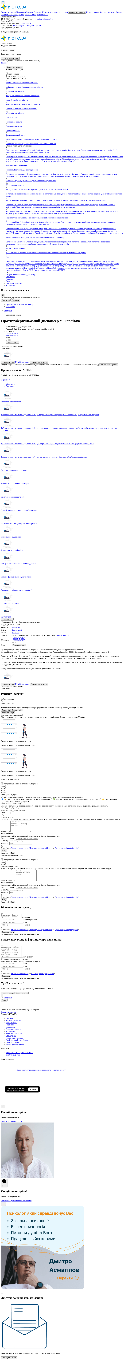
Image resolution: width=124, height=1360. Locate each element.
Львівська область (29, 109)
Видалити (15, 300)
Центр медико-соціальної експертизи (77, 266)
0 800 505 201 (26, 23)
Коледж (82, 200)
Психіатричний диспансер (23, 233)
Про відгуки (11, 1036)
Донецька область (35, 87)
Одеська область (12, 117)
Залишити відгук (8, 713)
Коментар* (5, 831)
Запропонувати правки (39, 362)
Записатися (26, 1201)
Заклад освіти (12, 189)
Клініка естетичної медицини (66, 200)
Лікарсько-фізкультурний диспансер (31, 207)
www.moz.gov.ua (19, 25)
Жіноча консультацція (15, 185)
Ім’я (25, 964)
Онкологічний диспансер (50, 222)
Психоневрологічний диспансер (109, 233)
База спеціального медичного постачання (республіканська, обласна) (55, 157)
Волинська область (30, 83)
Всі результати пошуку (10, 58)
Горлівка (15, 633)
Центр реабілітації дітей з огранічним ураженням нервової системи (67, 268)
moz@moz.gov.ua (34, 25)
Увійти (4, 63)
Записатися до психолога (11, 1121)
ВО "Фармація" (21, 165)
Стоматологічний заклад (47, 244)
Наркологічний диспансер (57, 218)
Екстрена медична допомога (18, 181)
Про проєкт (21, 12)
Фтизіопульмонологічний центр (72, 253)
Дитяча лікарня (12, 176)
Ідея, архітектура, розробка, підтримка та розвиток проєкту (41, 1070)
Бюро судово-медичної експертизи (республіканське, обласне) (49, 161)
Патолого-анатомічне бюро (17, 229)
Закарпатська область (15, 96)
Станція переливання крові (55, 242)
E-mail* (4, 841)
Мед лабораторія (13, 211)
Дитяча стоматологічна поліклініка (50, 176)
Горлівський (17, 630)
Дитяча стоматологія (73, 176)
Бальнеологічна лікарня (94, 157)
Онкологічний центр (69, 222)
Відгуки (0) (6, 710)
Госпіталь (10, 170)
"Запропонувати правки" (108, 365)
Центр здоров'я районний (41, 266)
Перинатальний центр (38, 229)
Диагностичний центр (61, 174)
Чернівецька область (30, 144)
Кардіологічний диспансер (17, 200)
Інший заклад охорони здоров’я (95, 194)
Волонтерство (11, 1023)
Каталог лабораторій (15, 15)
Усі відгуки (63, 12)
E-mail (25, 922)
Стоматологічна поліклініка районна (21, 244)
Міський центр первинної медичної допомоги (65, 213)
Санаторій (21, 242)
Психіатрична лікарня (86, 231)
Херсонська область (30, 139)
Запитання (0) (17, 710)
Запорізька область (31, 96)
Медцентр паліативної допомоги (19, 213)
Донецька (16, 627)
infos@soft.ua (48, 19)
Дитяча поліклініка (27, 176)
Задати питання (22, 993)
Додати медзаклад (8, 12)
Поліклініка (53, 229)
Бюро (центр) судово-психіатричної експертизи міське (86, 159)
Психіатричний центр (63, 233)
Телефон (26, 925)
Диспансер (76, 174)
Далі (12, 853)
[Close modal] (2, 782)
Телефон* (5, 843)
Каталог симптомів (108, 12)
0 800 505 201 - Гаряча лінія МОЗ (19, 1053)
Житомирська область (15, 91)
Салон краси (11, 242)
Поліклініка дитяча (66, 229)
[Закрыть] (2, 995)
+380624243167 (12, 333)
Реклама (29, 12)
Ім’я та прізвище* (8, 838)
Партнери (10, 1025)
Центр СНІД (28, 270)
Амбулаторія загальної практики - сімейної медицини (58, 150)
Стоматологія (63, 244)
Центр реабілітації (31, 268)
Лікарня (19, 205)
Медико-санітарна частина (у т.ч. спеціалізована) (40, 211)
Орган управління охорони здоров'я (100, 222)
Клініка (50, 200)
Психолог (38, 12)
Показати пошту (12, 342)
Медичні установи (13, 1020)
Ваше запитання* (8, 881)
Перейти (5, 380)
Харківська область (14, 139)
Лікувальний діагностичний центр (60, 207)
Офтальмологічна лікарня (38, 224)
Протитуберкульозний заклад (64, 231)
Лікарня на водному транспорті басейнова (66, 205)
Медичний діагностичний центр (74, 211)
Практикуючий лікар (15, 231)
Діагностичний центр (91, 176)
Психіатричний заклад (44, 233)
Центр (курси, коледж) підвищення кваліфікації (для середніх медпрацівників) (38, 261)
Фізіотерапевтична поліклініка (46, 253)
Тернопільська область (15, 135)
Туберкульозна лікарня (15, 248)
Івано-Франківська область (17, 100)
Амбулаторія (30, 150)
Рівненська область (14, 126)
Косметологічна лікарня (95, 200)
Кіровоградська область (30, 104)
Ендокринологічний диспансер (43, 181)
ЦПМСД (61, 270)
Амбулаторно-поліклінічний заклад (29, 152)
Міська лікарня (39, 213)
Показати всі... (7, 619)
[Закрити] (3, 295)
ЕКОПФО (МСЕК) (14, 1033)
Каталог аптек (30, 15)
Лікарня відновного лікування (36, 205)
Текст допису (27, 957)
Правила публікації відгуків (66, 848)
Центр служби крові (14, 270)
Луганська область (14, 109)
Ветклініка (10, 165)
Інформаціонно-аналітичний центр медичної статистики (53, 194)
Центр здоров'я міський (97, 264)
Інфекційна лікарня (21, 194)
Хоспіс (8, 257)
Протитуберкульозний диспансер (38, 231)
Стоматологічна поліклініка (98, 242)
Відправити (6, 976)
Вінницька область (14, 83)
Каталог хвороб (92, 12)
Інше (79, 194)
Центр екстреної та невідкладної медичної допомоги (65, 264)
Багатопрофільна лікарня (16, 157)
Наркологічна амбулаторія (17, 218)
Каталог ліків (42, 15)
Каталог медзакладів (77, 12)
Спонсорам (10, 1027)
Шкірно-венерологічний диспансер (20, 274)
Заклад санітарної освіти (58, 189)
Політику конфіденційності (40, 848)
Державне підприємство (16, 174)
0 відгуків (8, 311)
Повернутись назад (9, 1358)
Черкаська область (13, 144)
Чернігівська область (47, 144)
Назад (4, 850)
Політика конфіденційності (17, 1040)
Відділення (10, 384)
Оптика (81, 222)
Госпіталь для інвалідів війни (26, 170)
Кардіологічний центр (37, 200)
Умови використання (19, 848)
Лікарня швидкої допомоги (95, 205)
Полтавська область (14, 122)
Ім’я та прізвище (30, 920)
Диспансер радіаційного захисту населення (99, 174)
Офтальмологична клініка (17, 224)
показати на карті (62, 635)
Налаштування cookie (15, 1044)
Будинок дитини (111, 157)
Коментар (26, 917)
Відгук (4, 1000)
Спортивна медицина (35, 242)
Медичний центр (110, 211)
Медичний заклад (95, 211)
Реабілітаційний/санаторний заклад (21, 237)
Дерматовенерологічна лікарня (39, 174)
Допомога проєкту (13, 1029)
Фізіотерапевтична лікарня (22, 253)
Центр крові (57, 266)
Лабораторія (11, 205)
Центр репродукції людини (106, 268)
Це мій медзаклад (22, 362)
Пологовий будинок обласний (103, 229)
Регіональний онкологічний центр (50, 237)
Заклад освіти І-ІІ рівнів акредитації (33, 189)
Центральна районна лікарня (46, 270)
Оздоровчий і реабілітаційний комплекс (22, 222)
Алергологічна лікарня (15, 150)
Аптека (47, 152)
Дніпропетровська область (17, 87)
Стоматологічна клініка (77, 242)
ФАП (8, 253)
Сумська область (13, 131)
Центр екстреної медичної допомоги (86, 261)
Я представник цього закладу (15, 959)
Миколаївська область (15, 113)
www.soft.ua (37, 19)
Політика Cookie (12, 1042)
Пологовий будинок (82, 229)
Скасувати (6, 300)
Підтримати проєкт (50, 12)
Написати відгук (8, 362)
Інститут (9, 194)
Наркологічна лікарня (37, 218)
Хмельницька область (48, 139)
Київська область (13, 104)
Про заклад (10, 386)
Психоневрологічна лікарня (84, 233)
